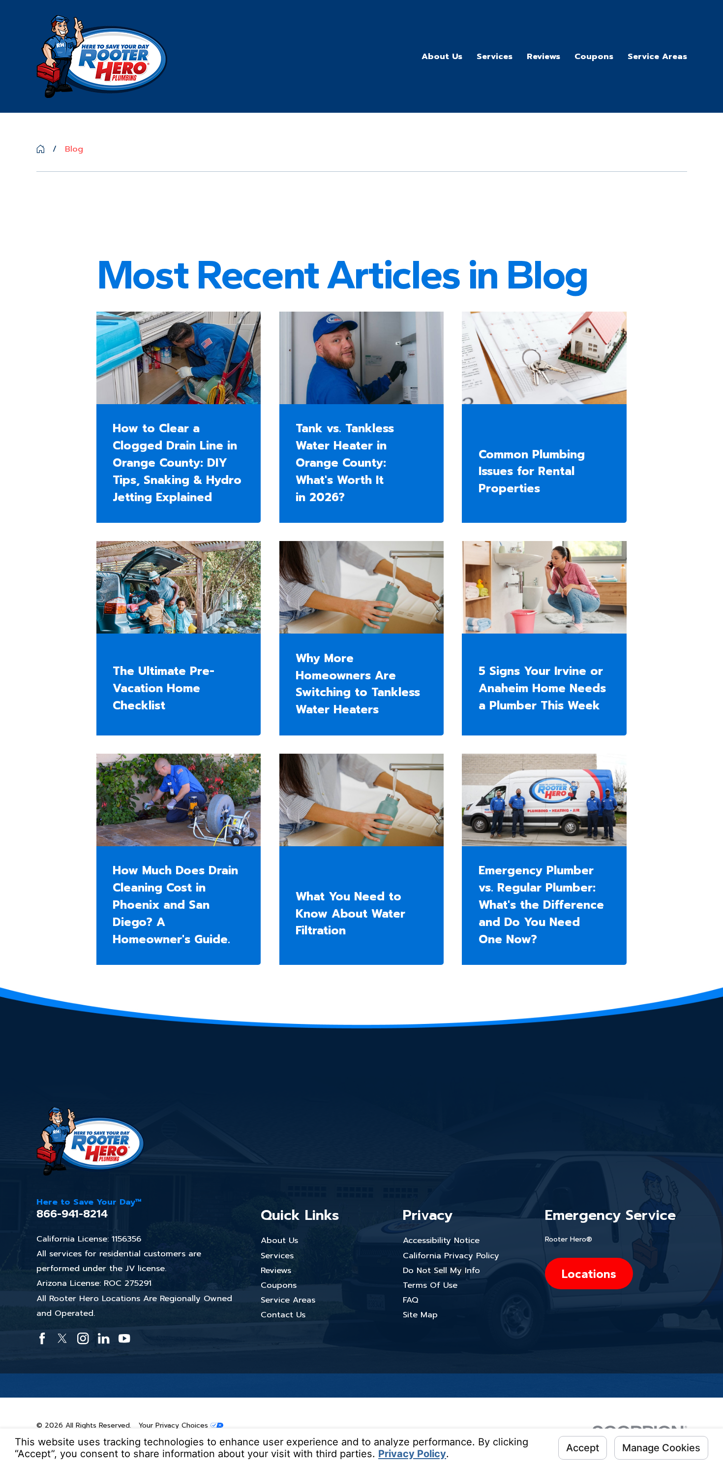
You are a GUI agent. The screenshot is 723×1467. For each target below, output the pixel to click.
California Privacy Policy (451, 1255)
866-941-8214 (72, 1213)
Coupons (279, 1285)
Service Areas (288, 1300)
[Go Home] (40, 149)
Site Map (420, 1314)
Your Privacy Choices (175, 1425)
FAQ (411, 1300)
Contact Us (283, 1314)
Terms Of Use (430, 1285)
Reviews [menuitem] (543, 56)
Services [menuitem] (494, 56)
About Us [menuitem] (442, 56)
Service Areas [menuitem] (657, 56)
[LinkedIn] (103, 1338)
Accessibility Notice (441, 1240)
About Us (279, 1240)
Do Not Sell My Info (441, 1270)
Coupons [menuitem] (593, 56)
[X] (62, 1338)
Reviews (276, 1270)
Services (277, 1255)
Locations (588, 1273)
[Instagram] (83, 1338)
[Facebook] (42, 1338)
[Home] (101, 56)
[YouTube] (124, 1338)
